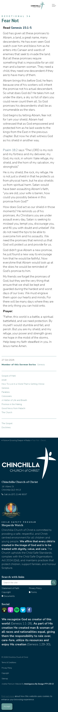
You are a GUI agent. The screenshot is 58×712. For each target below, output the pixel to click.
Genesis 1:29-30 (39, 644)
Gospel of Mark (9, 375)
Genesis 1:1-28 (21, 623)
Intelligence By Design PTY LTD (38, 684)
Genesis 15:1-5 (21, 28)
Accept (7, 706)
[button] (53, 582)
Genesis (41, 364)
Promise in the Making (12, 404)
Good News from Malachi (13, 408)
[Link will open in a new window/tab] (4, 610)
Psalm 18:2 (10, 150)
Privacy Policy (35, 588)
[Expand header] (54, 5)
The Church (7, 412)
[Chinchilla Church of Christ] (38, 5)
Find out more (7, 696)
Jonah (4, 379)
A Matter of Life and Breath (14, 400)
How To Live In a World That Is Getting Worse (23, 383)
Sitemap (5, 678)
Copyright (6, 592)
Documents (9, 596)
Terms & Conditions (9, 662)
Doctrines (6, 427)
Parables (6, 392)
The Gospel (7, 423)
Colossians (7, 396)
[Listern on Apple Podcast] (10, 610)
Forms (34, 592)
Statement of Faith (10, 588)
